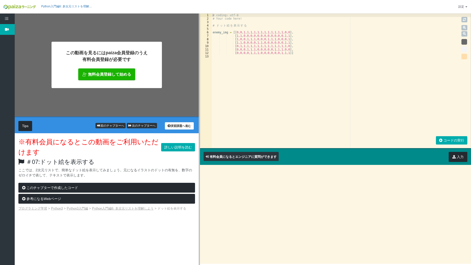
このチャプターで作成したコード (52, 188)
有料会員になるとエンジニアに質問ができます (243, 157)
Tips (25, 126)
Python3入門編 (77, 208)
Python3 (57, 208)
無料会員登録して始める (109, 74)
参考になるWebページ (43, 199)
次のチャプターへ (143, 125)
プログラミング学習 (32, 208)
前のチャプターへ (112, 125)
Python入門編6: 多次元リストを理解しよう (69, 6)
